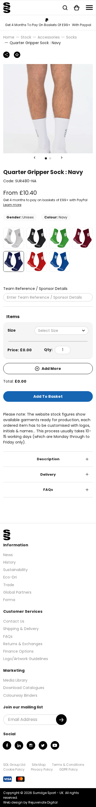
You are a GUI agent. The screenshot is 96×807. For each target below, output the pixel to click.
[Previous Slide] (34, 157)
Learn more (12, 204)
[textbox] (61, 330)
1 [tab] (46, 158)
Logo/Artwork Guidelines (25, 658)
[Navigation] (89, 7)
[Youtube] (55, 745)
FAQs (48, 489)
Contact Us (13, 621)
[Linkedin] (19, 745)
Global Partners (17, 592)
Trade (8, 585)
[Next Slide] (61, 157)
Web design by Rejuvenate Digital (30, 802)
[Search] (65, 7)
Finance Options (18, 651)
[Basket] (77, 7)
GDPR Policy (68, 769)
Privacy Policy (42, 769)
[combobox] (61, 330)
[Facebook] (7, 745)
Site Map (39, 764)
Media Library (15, 680)
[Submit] (61, 719)
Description (48, 459)
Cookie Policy (14, 769)
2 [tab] (50, 158)
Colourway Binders (20, 695)
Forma (9, 599)
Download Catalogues (23, 687)
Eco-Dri (10, 577)
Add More (51, 368)
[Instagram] (31, 745)
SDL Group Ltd (14, 764)
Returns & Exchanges (22, 644)
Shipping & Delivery (21, 628)
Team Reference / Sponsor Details (35, 288)
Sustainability (15, 569)
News (8, 554)
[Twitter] (43, 745)
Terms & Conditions (68, 764)
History (9, 562)
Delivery (48, 474)
